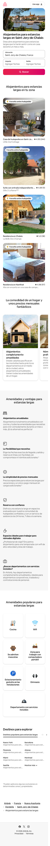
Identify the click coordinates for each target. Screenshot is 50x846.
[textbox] (13, 64)
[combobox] (24, 55)
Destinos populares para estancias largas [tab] (20, 735)
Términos (29, 833)
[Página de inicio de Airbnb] (5, 4)
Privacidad (19, 833)
